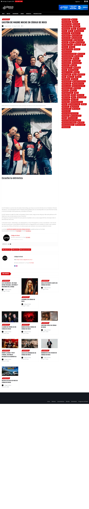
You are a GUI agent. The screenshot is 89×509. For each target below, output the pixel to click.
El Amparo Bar (80, 42)
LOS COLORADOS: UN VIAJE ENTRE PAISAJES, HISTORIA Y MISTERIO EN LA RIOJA (10, 285)
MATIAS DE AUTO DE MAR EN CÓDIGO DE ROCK (10, 382)
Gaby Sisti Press (67, 51)
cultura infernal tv (68, 40)
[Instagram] (5, 244)
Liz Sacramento (77, 63)
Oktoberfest (66, 79)
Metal (65, 69)
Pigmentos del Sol (68, 88)
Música (77, 72)
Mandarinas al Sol (68, 67)
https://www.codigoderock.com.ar (24, 259)
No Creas (71, 76)
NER (75, 74)
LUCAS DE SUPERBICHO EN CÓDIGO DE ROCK (29, 354)
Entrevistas (28, 14)
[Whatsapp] (8, 244)
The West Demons (76, 115)
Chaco (65, 31)
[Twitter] (6, 244)
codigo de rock (7, 249)
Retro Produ (66, 97)
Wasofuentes (67, 127)
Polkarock (77, 88)
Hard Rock (81, 53)
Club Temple (66, 33)
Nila (64, 76)
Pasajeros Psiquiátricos (79, 81)
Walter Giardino (80, 124)
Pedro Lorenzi (67, 86)
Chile (71, 31)
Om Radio (18, 231)
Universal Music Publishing (70, 122)
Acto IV (74, 19)
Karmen (76, 58)
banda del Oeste (67, 26)
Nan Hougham (67, 74)
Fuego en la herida (68, 49)
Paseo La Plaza (67, 83)
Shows (65, 104)
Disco (72, 42)
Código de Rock (7, 26)
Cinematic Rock (79, 31)
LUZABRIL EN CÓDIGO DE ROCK (28, 300)
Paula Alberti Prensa (78, 83)
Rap (77, 92)
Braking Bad (66, 28)
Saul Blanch (66, 102)
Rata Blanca (66, 95)
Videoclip (81, 122)
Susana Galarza (67, 108)
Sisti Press (66, 106)
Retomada (81, 95)
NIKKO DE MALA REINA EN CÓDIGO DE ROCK (29, 328)
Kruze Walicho (67, 60)
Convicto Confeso (77, 35)
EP (84, 44)
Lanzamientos (15, 14)
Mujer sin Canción (68, 72)
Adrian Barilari (67, 21)
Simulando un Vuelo (74, 104)
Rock (74, 97)
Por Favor (74, 90)
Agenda (75, 21)
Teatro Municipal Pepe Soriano (70, 113)
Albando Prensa (67, 24)
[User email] (10, 244)
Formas (72, 47)
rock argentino (82, 97)
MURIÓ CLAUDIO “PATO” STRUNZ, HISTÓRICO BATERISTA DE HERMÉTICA (9, 355)
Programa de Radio (37, 14)
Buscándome (82, 28)
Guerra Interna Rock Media (70, 53)
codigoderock (67, 35)
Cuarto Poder (67, 37)
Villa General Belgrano (69, 124)
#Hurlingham (67, 19)
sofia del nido (75, 106)
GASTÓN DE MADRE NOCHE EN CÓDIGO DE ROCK (18, 229)
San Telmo (75, 99)
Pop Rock (66, 90)
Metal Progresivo (74, 69)
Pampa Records (67, 81)
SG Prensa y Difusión (77, 102)
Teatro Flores (67, 111)
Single (84, 104)
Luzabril (74, 65)
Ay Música (76, 24)
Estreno (65, 47)
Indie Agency (79, 56)
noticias (78, 76)
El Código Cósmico (68, 44)
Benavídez (77, 26)
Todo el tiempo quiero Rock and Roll (72, 120)
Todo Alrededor (73, 118)
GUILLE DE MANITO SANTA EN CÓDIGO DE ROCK (49, 284)
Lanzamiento (77, 60)
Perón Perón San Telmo (79, 86)
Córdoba (66, 42)
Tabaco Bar (76, 108)
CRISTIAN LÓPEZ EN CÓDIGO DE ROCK (48, 326)
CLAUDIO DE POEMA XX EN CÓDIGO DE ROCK (9, 328)
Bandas (22, 14)
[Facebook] (3, 244)
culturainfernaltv (77, 37)
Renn (74, 95)
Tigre (65, 118)
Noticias (8, 14)
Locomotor (66, 65)
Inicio (3, 14)
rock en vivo (66, 99)
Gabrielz (77, 49)
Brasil (74, 28)
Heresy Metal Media (68, 56)
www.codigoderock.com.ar (17, 239)
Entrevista (16, 249)
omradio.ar (28, 231)
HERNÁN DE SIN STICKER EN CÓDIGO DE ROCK (49, 354)
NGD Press (81, 74)
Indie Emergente (67, 58)
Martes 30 (77, 67)
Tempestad (66, 115)
